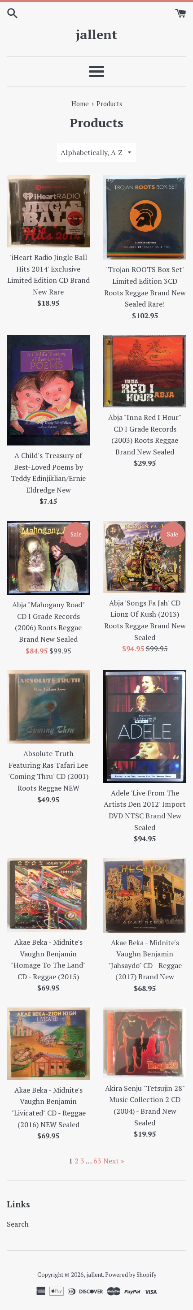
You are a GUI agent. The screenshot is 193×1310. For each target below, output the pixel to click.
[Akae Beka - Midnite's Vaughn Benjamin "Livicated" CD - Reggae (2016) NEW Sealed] (48, 1043)
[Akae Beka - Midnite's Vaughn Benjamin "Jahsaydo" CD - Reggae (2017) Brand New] (144, 895)
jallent (96, 34)
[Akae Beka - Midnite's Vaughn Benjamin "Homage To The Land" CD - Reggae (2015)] (48, 895)
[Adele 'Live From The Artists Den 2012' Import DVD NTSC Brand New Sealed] (144, 726)
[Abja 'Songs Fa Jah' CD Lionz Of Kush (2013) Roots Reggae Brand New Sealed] (144, 557)
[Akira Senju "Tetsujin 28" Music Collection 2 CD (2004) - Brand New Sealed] (144, 1042)
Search (18, 1224)
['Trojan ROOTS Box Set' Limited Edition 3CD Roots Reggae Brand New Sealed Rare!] (144, 217)
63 (97, 1161)
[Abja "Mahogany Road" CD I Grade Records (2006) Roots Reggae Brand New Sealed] (48, 558)
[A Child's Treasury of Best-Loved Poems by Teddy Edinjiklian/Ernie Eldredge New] (48, 390)
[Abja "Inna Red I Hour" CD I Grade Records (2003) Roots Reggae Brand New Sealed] (144, 371)
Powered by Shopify (130, 1275)
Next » (113, 1161)
